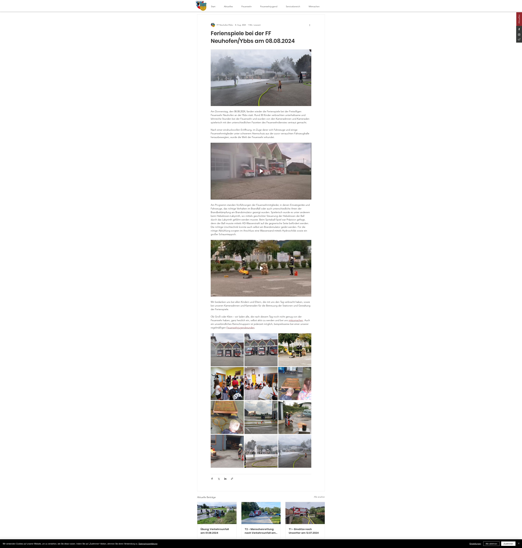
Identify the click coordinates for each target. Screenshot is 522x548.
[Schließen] (518, 543)
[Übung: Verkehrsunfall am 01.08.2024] (217, 513)
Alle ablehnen (491, 543)
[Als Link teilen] (232, 478)
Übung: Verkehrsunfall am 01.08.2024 (215, 531)
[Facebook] (519, 29)
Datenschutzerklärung (148, 543)
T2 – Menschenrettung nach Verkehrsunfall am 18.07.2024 (260, 531)
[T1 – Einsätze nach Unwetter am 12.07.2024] (305, 513)
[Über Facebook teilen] (212, 478)
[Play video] (261, 171)
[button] (248, 6)
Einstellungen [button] (475, 543)
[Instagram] (519, 34)
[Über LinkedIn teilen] (225, 478)
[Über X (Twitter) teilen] (218, 478)
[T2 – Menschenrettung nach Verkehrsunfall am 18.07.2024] (261, 513)
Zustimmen (508, 543)
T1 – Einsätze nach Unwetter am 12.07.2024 (304, 531)
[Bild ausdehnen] (227, 349)
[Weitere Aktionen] (309, 25)
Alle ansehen (319, 497)
